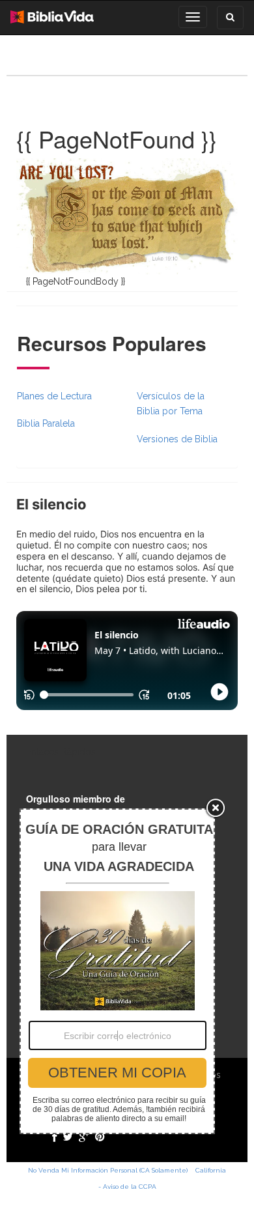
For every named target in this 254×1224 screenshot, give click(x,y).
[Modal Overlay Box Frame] (117, 971)
